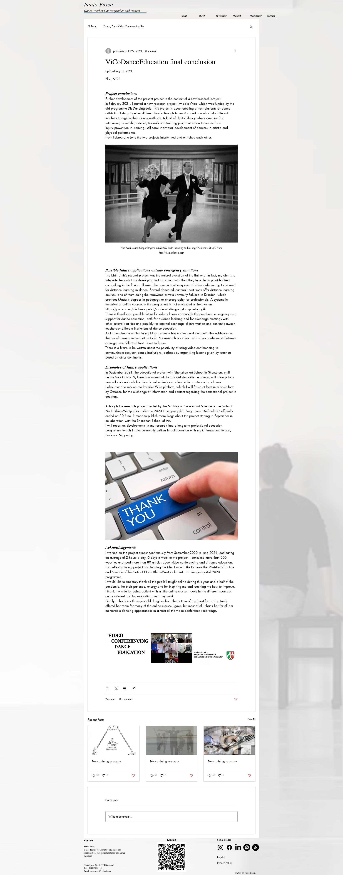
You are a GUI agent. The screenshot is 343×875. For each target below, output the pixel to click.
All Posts (92, 26)
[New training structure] (113, 740)
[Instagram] (220, 847)
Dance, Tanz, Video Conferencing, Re (123, 26)
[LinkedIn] (238, 847)
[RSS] (255, 847)
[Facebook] (229, 847)
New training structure (106, 761)
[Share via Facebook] (107, 688)
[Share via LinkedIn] (124, 688)
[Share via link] (133, 688)
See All (251, 719)
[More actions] (235, 51)
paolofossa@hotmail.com (100, 870)
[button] (251, 26)
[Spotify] (246, 847)
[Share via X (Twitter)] (116, 688)
